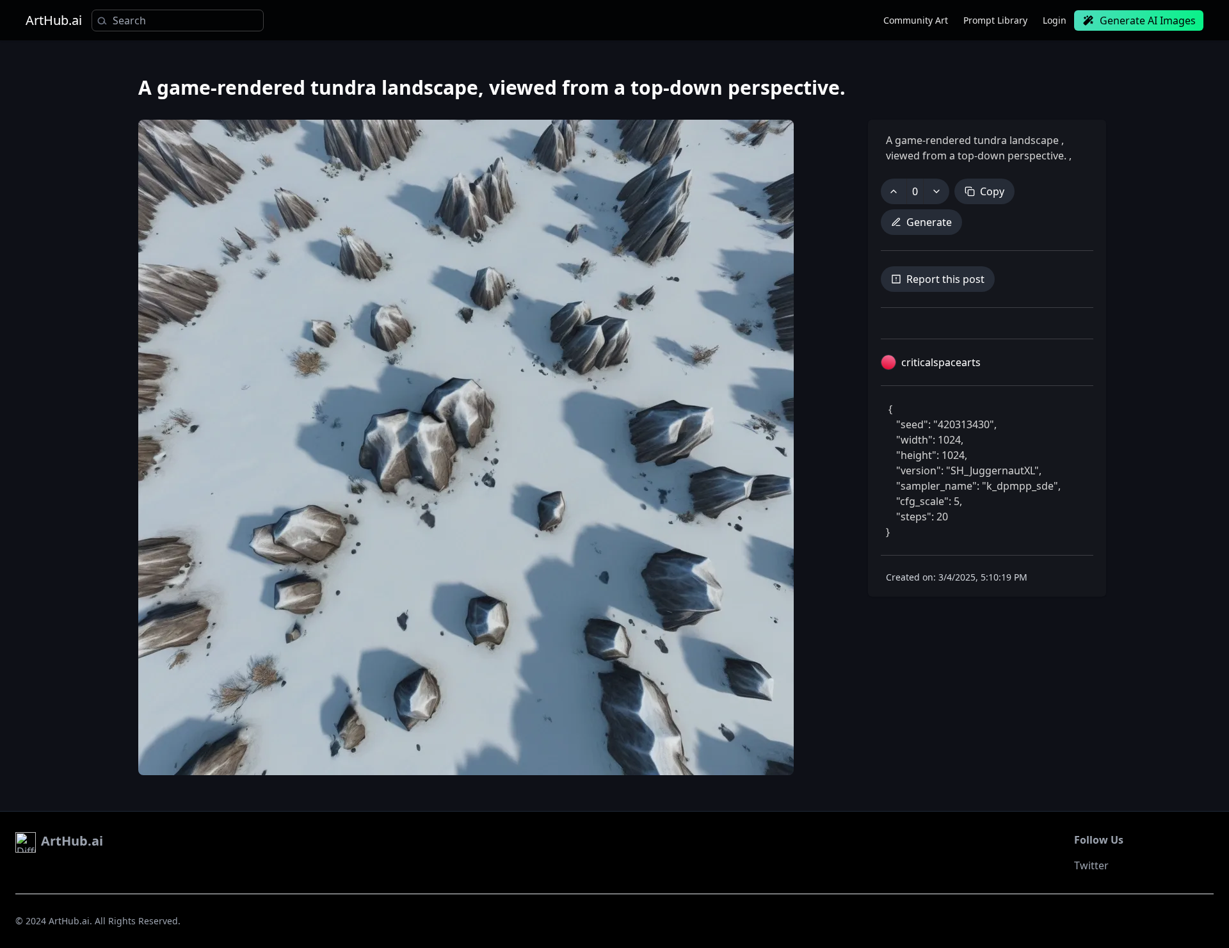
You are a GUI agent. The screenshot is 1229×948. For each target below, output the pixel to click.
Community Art (915, 20)
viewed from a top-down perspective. (977, 156)
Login (1054, 20)
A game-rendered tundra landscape (973, 140)
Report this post (945, 279)
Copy (992, 191)
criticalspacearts (941, 362)
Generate (929, 222)
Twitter (1091, 865)
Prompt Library (995, 20)
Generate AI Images (1148, 20)
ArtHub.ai (54, 20)
